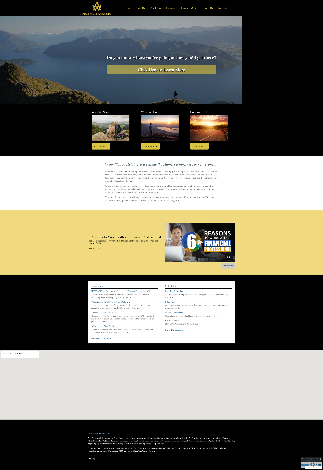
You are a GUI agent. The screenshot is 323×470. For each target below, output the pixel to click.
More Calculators (175, 330)
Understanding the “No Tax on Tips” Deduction (110, 301)
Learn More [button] (99, 146)
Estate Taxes (170, 301)
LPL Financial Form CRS (98, 433)
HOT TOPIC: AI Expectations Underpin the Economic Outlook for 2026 (120, 291)
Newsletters (97, 286)
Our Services (156, 7)
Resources (170, 7)
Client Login (222, 7)
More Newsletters (101, 338)
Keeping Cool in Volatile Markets (104, 312)
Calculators (171, 286)
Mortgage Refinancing (174, 312)
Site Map (92, 459)
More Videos (94, 249)
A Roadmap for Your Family (102, 326)
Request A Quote (189, 7)
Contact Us (208, 7)
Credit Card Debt (172, 320)
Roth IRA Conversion (174, 291)
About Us (140, 7)
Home (129, 7)
